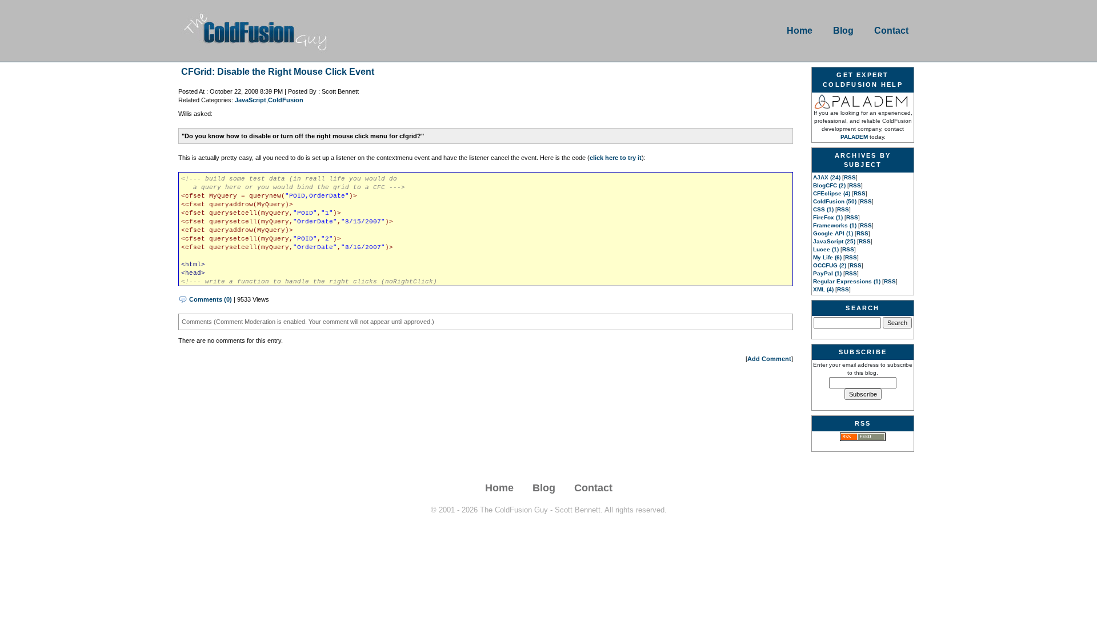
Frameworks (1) (834, 225)
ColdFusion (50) (834, 201)
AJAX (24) (826, 177)
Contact (891, 30)
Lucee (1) (826, 249)
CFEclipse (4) (831, 193)
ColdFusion (285, 100)
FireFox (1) (828, 217)
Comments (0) (210, 299)
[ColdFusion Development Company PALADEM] (862, 101)
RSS (850, 177)
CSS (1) (823, 209)
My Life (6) (827, 257)
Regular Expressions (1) (846, 281)
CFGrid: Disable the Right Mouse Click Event (277, 72)
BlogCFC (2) (829, 185)
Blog (843, 30)
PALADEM (854, 137)
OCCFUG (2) (829, 265)
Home (799, 30)
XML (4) (823, 289)
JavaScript (250, 100)
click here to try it (616, 157)
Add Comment (769, 358)
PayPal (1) (827, 273)
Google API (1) (833, 233)
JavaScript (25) (834, 241)
